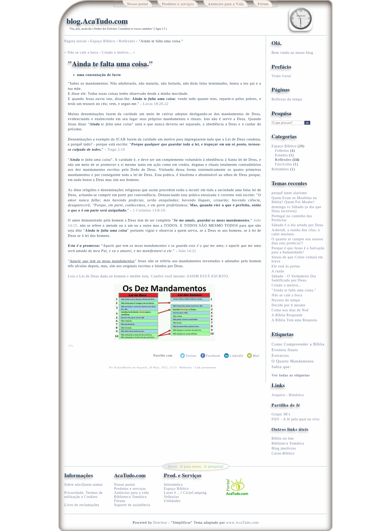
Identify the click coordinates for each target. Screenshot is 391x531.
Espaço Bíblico (102, 41)
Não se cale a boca (287, 295)
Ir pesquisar (214, 466)
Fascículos (283, 164)
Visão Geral (281, 76)
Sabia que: (281, 366)
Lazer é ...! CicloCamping (185, 493)
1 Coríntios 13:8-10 (149, 210)
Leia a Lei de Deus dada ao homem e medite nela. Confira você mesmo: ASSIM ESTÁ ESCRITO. (148, 276)
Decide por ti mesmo (288, 305)
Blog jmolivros (284, 448)
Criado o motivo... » (118, 52)
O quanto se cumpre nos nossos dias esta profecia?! (297, 241)
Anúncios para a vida (131, 493)
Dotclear (160, 522)
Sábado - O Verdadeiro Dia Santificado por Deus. (294, 278)
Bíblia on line (283, 438)
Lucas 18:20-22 (155, 104)
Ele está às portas (286, 266)
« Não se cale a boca (81, 52)
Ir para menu (190, 466)
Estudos (281, 155)
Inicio (172, 466)
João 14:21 (187, 251)
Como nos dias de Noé (290, 310)
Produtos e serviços (130, 489)
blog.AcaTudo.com (97, 20)
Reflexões (127, 41)
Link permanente (205, 367)
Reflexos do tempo (287, 99)
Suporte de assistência (132, 505)
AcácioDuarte (122, 367)
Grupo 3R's (281, 414)
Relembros (280, 169)
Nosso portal (124, 484)
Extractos (280, 355)
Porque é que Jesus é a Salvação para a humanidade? (298, 250)
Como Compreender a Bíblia (298, 344)
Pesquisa (281, 113)
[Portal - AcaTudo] (237, 486)
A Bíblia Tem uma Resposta (294, 320)
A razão (278, 271)
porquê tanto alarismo (289, 193)
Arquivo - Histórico (288, 395)
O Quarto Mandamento (293, 361)
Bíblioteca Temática (130, 497)
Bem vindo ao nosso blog (292, 53)
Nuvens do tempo (286, 300)
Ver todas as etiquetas (291, 375)
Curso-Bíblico (283, 453)
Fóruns (119, 501)
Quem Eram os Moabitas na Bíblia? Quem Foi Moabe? (294, 200)
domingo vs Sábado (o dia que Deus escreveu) (296, 209)
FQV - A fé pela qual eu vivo (295, 419)
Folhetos (282, 150)
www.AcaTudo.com (242, 522)
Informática (173, 484)
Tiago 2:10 (116, 149)
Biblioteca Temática (288, 443)
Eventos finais (285, 350)
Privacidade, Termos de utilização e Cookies (83, 495)
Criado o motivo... (287, 285)
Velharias (171, 497)
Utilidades (172, 501)
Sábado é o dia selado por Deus (297, 225)
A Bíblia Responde (287, 315)
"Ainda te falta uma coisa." (294, 290)
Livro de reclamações (81, 505)
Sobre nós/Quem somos (83, 484)
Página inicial (75, 41)
